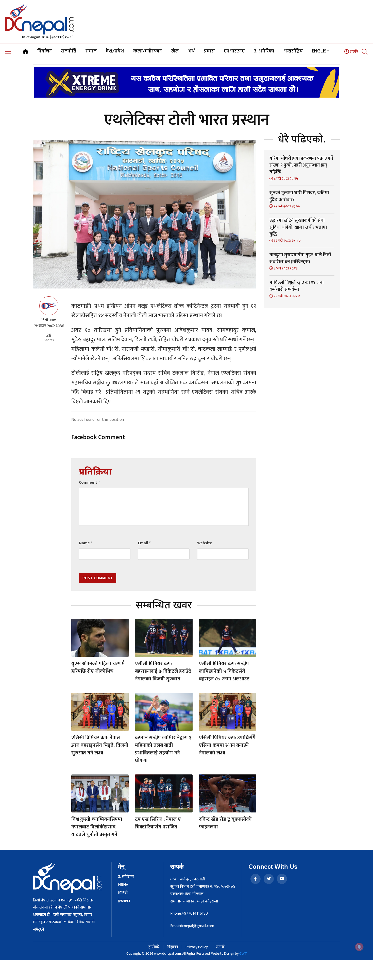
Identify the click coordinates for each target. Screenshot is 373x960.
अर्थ (191, 51)
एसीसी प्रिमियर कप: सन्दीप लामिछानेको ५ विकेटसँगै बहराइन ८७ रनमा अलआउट (224, 671)
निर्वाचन (44, 51)
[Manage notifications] (359, 947)
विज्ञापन (172, 947)
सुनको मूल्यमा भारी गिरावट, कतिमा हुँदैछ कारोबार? (299, 196)
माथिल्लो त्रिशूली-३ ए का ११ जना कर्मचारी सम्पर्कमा (296, 286)
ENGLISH (321, 51)
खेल (175, 51)
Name (85, 543)
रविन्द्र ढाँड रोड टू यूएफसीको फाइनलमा (225, 823)
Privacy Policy (197, 947)
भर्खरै (353, 52)
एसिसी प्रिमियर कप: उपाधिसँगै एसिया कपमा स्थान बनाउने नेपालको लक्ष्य (227, 745)
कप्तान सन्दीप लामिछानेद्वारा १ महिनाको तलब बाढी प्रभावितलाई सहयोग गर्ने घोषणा (163, 749)
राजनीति (68, 51)
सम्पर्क (220, 947)
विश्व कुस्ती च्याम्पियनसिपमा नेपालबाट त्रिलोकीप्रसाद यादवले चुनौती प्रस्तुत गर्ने (96, 827)
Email (144, 543)
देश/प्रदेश (115, 51)
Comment (89, 482)
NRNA (123, 885)
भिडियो (123, 893)
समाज (91, 51)
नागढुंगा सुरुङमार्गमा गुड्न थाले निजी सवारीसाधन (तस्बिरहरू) (300, 258)
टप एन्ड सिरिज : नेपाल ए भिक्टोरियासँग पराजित (158, 823)
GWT (243, 953)
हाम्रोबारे (153, 947)
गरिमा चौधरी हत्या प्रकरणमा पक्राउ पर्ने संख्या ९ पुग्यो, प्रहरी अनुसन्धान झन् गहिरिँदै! (301, 165)
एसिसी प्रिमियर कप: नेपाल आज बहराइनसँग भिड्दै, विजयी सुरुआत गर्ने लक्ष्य (99, 745)
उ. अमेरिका (264, 51)
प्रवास (209, 51)
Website (204, 543)
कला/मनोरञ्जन (147, 51)
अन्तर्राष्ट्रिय (293, 51)
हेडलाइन (124, 901)
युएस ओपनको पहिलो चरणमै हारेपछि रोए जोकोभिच (98, 667)
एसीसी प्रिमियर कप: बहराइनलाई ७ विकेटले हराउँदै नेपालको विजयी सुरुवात (163, 671)
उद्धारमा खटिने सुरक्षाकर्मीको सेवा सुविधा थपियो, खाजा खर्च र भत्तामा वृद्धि (298, 227)
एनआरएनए (234, 51)
